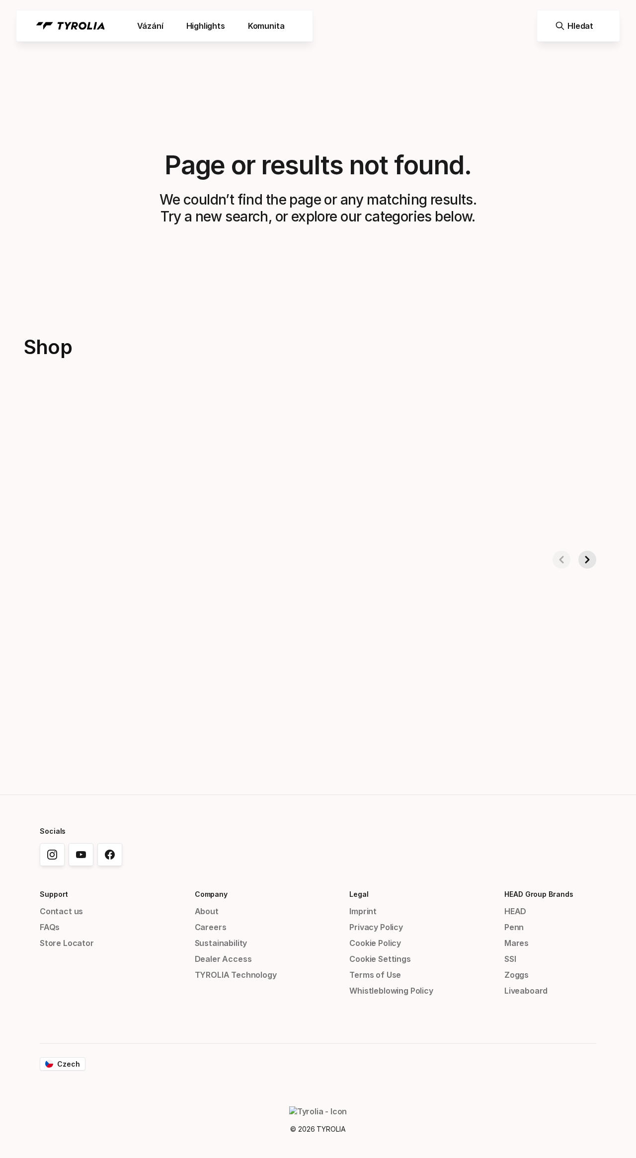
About (207, 911)
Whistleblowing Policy (391, 991)
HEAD (515, 911)
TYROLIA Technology (236, 975)
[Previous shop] (561, 560)
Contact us (61, 911)
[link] (52, 854)
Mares (516, 943)
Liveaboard (526, 991)
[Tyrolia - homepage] (70, 25)
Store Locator (67, 943)
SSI (510, 959)
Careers (211, 927)
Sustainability (221, 943)
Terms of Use (375, 975)
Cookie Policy (375, 943)
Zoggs (516, 975)
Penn (514, 927)
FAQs (50, 927)
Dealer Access (223, 959)
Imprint (363, 911)
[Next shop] (587, 560)
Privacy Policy (376, 927)
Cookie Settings (379, 959)
